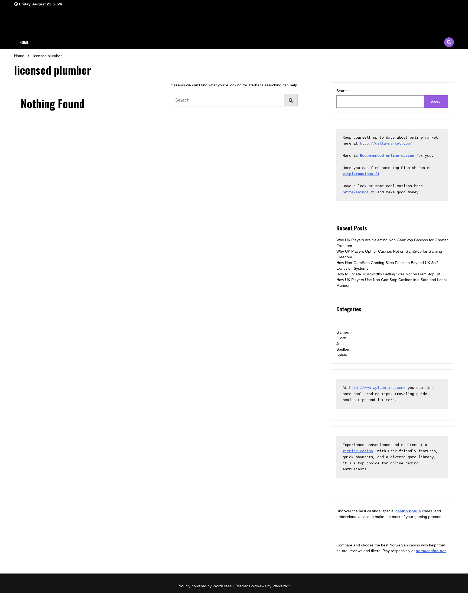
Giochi (341, 338)
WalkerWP (281, 586)
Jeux (340, 343)
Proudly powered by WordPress (205, 586)
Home (24, 42)
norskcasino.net (431, 551)
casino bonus (408, 511)
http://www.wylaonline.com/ (377, 388)
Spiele (341, 355)
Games (342, 332)
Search (342, 91)
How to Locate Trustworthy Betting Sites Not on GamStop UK (388, 274)
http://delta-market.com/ (386, 143)
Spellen (342, 349)
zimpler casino (358, 451)
